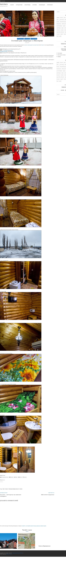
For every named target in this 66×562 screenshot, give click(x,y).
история (35, 4)
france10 (61, 17)
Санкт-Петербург (59, 25)
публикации (42, 4)
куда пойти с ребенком (60, 32)
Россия (21, 488)
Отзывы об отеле (3, 51)
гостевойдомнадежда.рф (7, 50)
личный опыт (20, 38)
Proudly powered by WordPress (17, 552)
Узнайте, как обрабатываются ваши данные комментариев (34, 525)
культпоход (27, 4)
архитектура (59, 27)
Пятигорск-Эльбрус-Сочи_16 (14, 488)
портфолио (50, 4)
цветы (60, 36)
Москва (58, 21)
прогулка (58, 34)
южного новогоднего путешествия (31, 45)
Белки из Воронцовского (44, 546)
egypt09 (58, 17)
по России (27, 38)
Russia (6, 488)
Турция (64, 25)
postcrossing (62, 19)
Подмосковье (59, 23)
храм (57, 36)
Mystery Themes (9, 554)
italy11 (58, 19)
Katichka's (4, 4)
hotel (3, 488)
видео (62, 27)
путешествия (19, 4)
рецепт (62, 34)
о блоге (12, 4)
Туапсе (42, 45)
